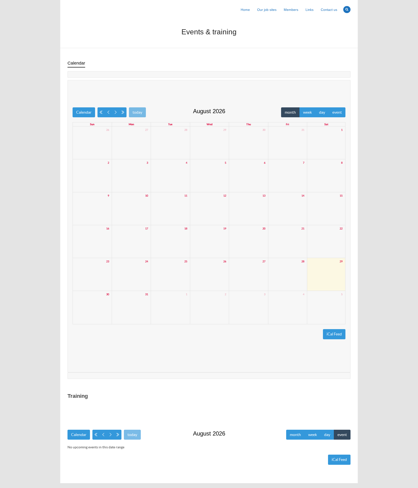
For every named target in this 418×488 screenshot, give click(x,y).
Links (310, 10)
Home (245, 10)
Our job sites (266, 10)
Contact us (329, 10)
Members (291, 10)
